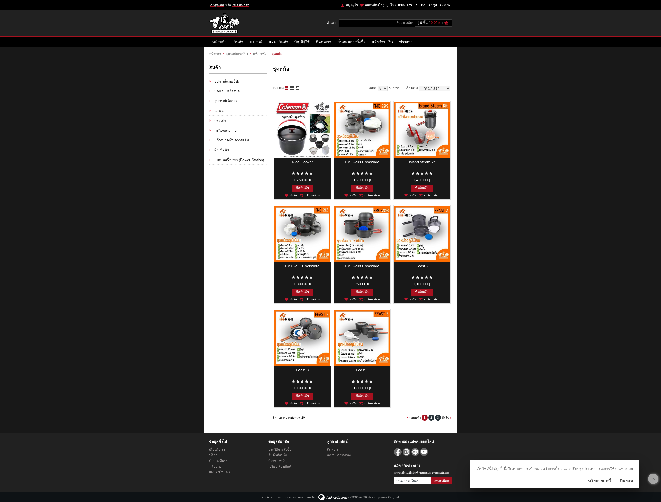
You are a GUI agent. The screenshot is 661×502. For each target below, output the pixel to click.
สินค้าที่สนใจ (376, 5)
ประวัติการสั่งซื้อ (280, 449)
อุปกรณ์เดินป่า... (227, 101)
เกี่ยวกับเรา (217, 449)
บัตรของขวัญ (277, 461)
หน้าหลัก (219, 42)
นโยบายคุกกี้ (599, 481)
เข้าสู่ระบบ (217, 5)
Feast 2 (422, 266)
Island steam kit (422, 162)
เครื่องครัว (259, 54)
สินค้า (238, 42)
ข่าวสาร (405, 42)
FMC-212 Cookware (302, 266)
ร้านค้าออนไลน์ (271, 497)
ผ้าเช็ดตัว (221, 150)
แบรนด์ (256, 42)
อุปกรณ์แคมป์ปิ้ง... (228, 81)
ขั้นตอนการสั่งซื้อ (351, 42)
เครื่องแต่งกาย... (227, 130)
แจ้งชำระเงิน (382, 42)
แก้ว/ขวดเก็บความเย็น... (233, 140)
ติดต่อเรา (323, 42)
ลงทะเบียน (441, 480)
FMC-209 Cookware (362, 162)
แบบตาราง (298, 88)
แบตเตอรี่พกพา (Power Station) (239, 160)
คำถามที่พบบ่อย (220, 461)
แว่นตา (220, 111)
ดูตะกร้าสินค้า (446, 23)
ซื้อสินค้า (302, 188)
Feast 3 (302, 370)
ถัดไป (445, 417)
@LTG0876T (442, 5)
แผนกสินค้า (278, 42)
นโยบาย (215, 466)
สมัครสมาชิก (240, 5)
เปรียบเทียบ (312, 195)
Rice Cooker (302, 162)
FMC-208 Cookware (362, 266)
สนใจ (293, 195)
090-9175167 (407, 5)
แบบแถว (292, 88)
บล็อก (213, 455)
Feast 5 (362, 370)
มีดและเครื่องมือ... (228, 91)
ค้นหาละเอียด (405, 22)
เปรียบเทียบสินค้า (280, 466)
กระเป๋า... (221, 120)
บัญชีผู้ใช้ (352, 5)
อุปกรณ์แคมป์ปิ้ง (237, 54)
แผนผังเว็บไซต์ (219, 472)
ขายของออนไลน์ (300, 497)
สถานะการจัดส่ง (339, 455)
